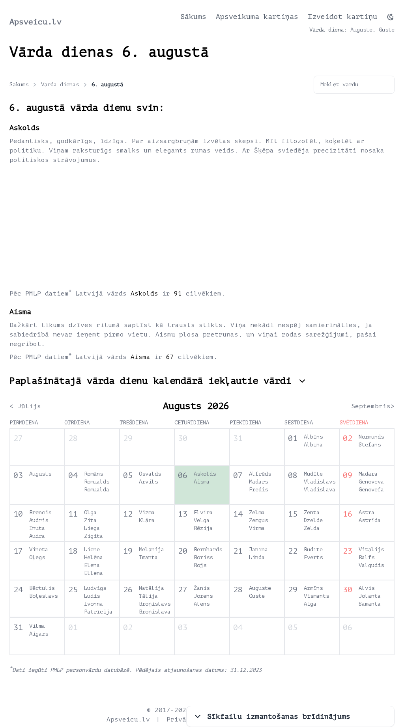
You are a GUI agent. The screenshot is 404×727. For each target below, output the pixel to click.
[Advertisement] (202, 226)
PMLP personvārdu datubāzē (89, 670)
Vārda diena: (328, 30)
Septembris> (373, 406)
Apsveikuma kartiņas (257, 16)
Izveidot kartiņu (342, 16)
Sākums (193, 16)
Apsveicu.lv (35, 21)
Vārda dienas (60, 84)
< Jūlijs (25, 406)
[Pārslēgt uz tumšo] (391, 17)
